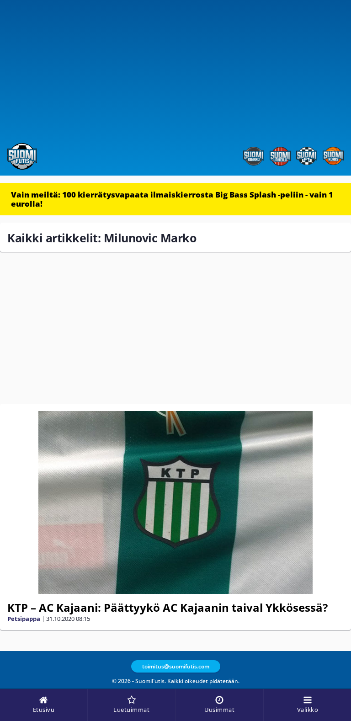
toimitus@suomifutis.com (175, 666)
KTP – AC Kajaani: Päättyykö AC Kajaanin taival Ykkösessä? (167, 607)
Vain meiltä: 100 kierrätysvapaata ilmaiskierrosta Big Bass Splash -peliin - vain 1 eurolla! (172, 199)
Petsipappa (23, 618)
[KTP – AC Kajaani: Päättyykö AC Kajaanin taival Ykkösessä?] (175, 502)
